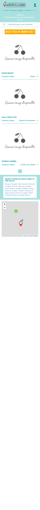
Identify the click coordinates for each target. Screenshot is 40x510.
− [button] (4, 207)
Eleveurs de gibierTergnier (14, 191)
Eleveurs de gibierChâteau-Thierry (21, 188)
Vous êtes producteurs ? (20, 32)
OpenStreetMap (33, 236)
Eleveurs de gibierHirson (21, 195)
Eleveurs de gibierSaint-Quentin (16, 184)
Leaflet (25, 236)
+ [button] (4, 204)
